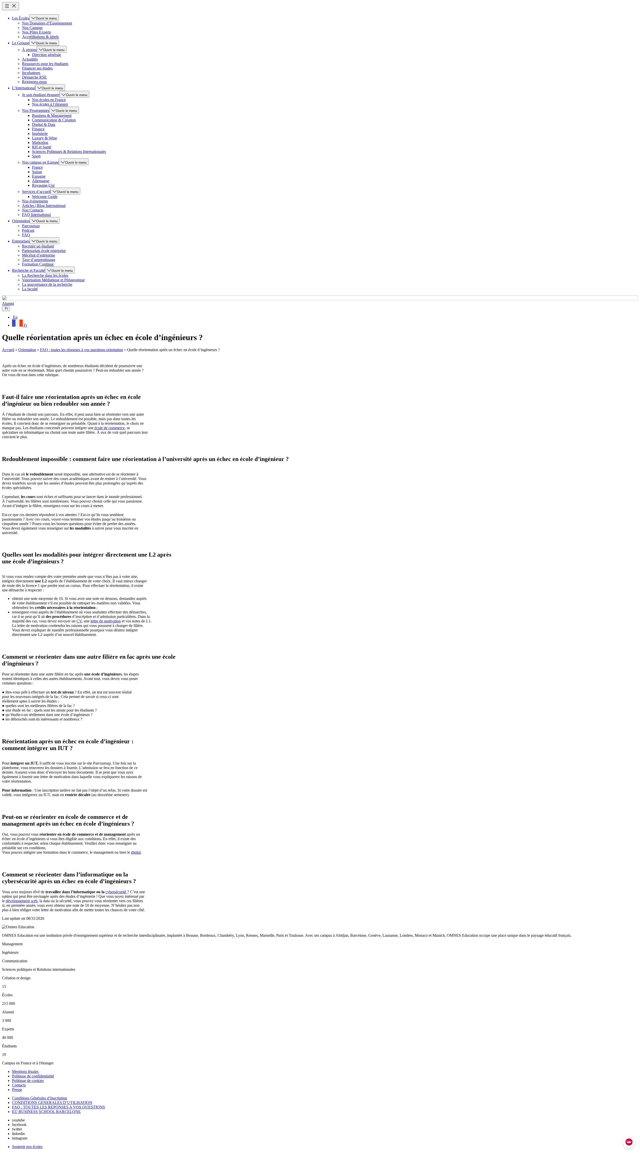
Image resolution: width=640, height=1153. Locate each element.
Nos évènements (35, 201)
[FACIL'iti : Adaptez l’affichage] (629, 1142)
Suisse (37, 172)
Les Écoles (20, 18)
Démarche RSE (34, 77)
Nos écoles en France (49, 100)
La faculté (30, 289)
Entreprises (21, 241)
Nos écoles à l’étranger (50, 104)
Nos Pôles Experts (36, 32)
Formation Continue (38, 264)
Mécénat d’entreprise (38, 255)
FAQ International (36, 214)
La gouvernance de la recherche (47, 284)
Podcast (28, 230)
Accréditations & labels (40, 37)
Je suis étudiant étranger (41, 95)
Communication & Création (54, 120)
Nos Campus (32, 28)
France (37, 167)
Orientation (21, 221)
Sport (36, 156)
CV (79, 621)
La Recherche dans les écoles (45, 275)
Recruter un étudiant (38, 246)
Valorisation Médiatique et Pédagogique (53, 280)
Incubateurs (31, 73)
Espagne (39, 176)
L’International (23, 88)
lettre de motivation (105, 621)
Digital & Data (43, 124)
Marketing (40, 142)
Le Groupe (20, 43)
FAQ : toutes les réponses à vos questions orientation (81, 350)
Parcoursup (31, 226)
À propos (29, 50)
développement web (22, 901)
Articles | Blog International (44, 205)
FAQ (26, 235)
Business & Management (52, 115)
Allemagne (40, 181)
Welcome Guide (45, 196)
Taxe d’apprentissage (38, 260)
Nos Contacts (32, 210)
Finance (38, 129)
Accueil (8, 350)
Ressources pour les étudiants (45, 64)
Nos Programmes (35, 110)
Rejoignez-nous (34, 82)
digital (136, 852)
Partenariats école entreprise (44, 251)
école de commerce (109, 428)
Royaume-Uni (43, 185)
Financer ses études (37, 68)
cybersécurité (116, 892)
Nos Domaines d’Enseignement (47, 23)
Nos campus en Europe (40, 162)
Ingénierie (40, 133)
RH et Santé (41, 147)
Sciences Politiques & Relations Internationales (69, 151)
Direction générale (46, 55)
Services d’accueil (36, 191)
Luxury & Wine (44, 138)
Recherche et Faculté (28, 270)
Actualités (30, 59)
